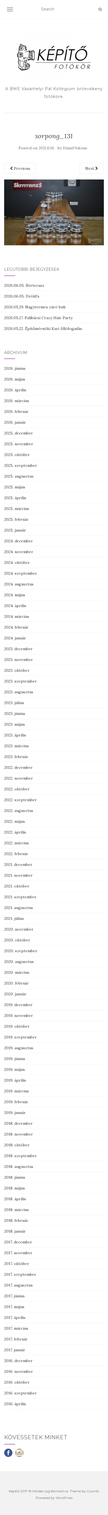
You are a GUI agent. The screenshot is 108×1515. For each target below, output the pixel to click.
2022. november (18, 778)
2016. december (18, 1360)
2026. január (15, 422)
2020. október (17, 940)
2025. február (16, 519)
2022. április (15, 832)
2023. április (15, 735)
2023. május (14, 724)
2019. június (14, 1058)
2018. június (14, 1177)
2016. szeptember (20, 1393)
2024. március (16, 616)
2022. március (16, 842)
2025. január (15, 530)
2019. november (18, 1015)
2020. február (16, 983)
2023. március (16, 745)
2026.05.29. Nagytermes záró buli (34, 306)
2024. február (16, 627)
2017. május (14, 1306)
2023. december (18, 648)
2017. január (14, 1349)
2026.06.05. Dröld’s (21, 296)
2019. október (17, 1026)
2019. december (18, 1004)
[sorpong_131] (54, 212)
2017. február (16, 1339)
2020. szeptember (20, 950)
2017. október (16, 1263)
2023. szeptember (20, 681)
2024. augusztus (19, 584)
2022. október (17, 789)
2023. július (14, 702)
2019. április (15, 1080)
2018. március (16, 1209)
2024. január (15, 638)
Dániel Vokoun (75, 148)
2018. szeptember (20, 1155)
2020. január (15, 993)
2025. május (14, 487)
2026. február (16, 411)
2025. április (15, 497)
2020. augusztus (19, 961)
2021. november (18, 875)
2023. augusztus (18, 691)
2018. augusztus (18, 1166)
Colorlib (93, 1491)
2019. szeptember (20, 1037)
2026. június (14, 368)
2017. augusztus (18, 1285)
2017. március (16, 1328)
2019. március (16, 1091)
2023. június (14, 713)
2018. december (18, 1123)
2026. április (15, 389)
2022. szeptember (20, 799)
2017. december (18, 1242)
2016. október (17, 1382)
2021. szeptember (20, 896)
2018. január (15, 1231)
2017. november (18, 1252)
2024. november (18, 551)
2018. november (18, 1134)
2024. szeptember (20, 573)
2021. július (14, 918)
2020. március (16, 972)
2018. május (14, 1188)
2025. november (18, 443)
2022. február (16, 853)
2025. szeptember (20, 465)
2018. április (15, 1198)
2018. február (16, 1220)
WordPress (64, 1498)
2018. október (17, 1144)
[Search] (100, 9)
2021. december (18, 864)
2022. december (18, 767)
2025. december (18, 433)
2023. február (16, 756)
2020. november (19, 929)
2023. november (18, 659)
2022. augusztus (18, 810)
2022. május (14, 821)
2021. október (16, 886)
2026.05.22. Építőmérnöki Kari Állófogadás (43, 328)
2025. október (17, 454)
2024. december (18, 540)
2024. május (14, 594)
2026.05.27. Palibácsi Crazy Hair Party (38, 317)
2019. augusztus (18, 1047)
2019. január (15, 1112)
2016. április (15, 1403)
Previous (21, 168)
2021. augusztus (18, 907)
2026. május (14, 379)
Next (90, 168)
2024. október (17, 562)
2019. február (16, 1101)
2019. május (14, 1069)
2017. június (14, 1295)
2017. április (14, 1317)
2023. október (17, 670)
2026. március (16, 400)
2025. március (16, 508)
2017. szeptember (20, 1274)
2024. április (15, 605)
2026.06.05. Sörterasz (24, 285)
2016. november (18, 1371)
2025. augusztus (19, 476)
